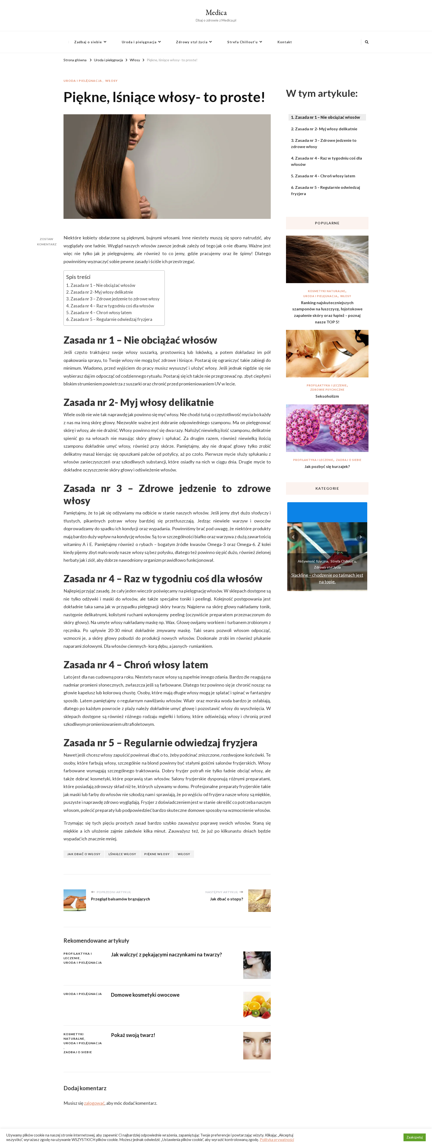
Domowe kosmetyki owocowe (145, 995)
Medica (216, 12)
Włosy (111, 81)
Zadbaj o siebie (88, 42)
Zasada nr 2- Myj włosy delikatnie (101, 292)
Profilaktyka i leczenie (78, 956)
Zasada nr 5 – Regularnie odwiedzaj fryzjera (111, 319)
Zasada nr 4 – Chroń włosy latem (101, 312)
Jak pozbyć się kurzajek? (327, 466)
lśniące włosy (122, 854)
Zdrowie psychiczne (327, 389)
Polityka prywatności (277, 1139)
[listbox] (327, 546)
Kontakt (285, 42)
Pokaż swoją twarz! (133, 1035)
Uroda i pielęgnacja (139, 42)
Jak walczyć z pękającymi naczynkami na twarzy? (166, 954)
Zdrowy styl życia (192, 42)
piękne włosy (157, 854)
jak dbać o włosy (83, 854)
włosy (184, 854)
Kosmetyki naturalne (74, 1036)
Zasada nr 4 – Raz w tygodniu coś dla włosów (112, 305)
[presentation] (293, 537)
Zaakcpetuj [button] (414, 1137)
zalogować (94, 1103)
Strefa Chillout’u (242, 42)
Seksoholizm (327, 396)
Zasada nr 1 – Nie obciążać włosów (102, 285)
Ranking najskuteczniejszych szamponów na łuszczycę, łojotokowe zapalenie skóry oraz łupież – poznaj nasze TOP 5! (327, 312)
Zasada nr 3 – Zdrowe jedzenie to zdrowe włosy (115, 298)
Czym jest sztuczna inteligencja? (327, 581)
